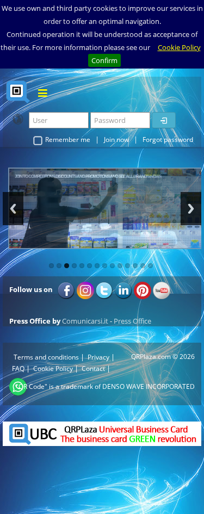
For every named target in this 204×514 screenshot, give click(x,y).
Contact (93, 368)
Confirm (104, 60)
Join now (116, 139)
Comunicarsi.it (85, 321)
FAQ (18, 368)
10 (120, 265)
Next (191, 208)
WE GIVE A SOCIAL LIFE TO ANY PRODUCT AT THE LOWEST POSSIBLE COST (69, 176)
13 (142, 265)
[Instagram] (85, 289)
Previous (13, 208)
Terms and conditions (46, 357)
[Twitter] (104, 289)
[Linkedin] (123, 289)
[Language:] (18, 119)
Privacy (98, 357)
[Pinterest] (142, 289)
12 (135, 265)
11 (127, 265)
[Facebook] (66, 289)
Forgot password (168, 139)
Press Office (132, 321)
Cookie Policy (179, 47)
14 (150, 265)
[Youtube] (161, 289)
